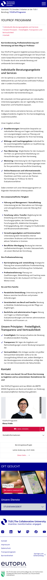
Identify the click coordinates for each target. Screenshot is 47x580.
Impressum (5, 545)
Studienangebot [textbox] (13, 507)
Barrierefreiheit (7, 556)
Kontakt (6, 35)
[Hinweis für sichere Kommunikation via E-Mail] (42, 429)
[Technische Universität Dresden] (8, 3)
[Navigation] (44, 3)
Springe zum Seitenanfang (38, 555)
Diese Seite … (22, 455)
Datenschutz (6, 548)
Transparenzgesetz (8, 552)
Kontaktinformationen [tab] (11, 435)
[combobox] (23, 506)
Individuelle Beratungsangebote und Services (21, 27)
